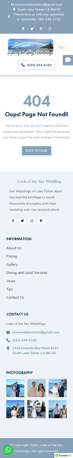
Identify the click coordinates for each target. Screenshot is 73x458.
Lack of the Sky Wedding (39, 181)
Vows (10, 281)
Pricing (11, 256)
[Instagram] (50, 29)
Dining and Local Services (26, 272)
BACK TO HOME (36, 150)
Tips (9, 289)
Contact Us (15, 297)
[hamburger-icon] (61, 47)
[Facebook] (23, 29)
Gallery (12, 264)
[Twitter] (32, 29)
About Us (13, 248)
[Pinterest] (41, 29)
